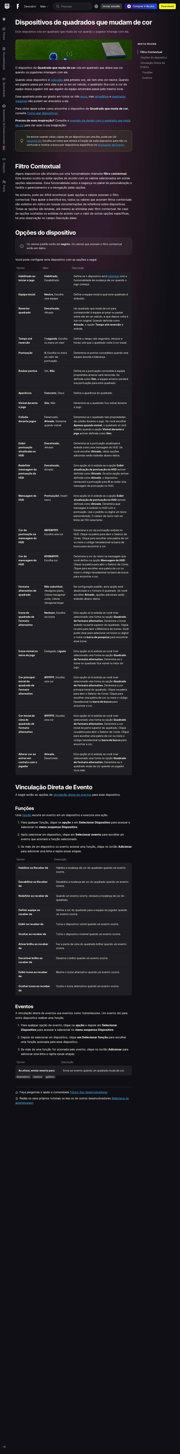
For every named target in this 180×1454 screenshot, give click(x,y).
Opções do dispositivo (153, 57)
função (26, 815)
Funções (148, 72)
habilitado (113, 276)
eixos (83, 96)
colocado (57, 80)
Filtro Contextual (151, 52)
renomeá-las (34, 140)
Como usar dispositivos (42, 113)
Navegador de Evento (111, 144)
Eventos (147, 77)
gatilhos (50, 1077)
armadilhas (102, 96)
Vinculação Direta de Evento (152, 64)
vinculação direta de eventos (72, 794)
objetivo (37, 1077)
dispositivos (23, 1077)
